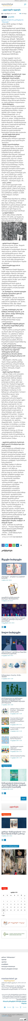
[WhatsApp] (13, 545)
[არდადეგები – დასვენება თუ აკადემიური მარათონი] (14, 569)
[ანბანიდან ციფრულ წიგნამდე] (5, 759)
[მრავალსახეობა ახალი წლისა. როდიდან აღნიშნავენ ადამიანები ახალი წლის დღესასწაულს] (14, 610)
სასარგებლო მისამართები (8, 966)
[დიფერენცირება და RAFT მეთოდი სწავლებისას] (5, 740)
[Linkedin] (17, 545)
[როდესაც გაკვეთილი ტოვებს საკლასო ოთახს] (5, 730)
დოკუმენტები (5, 964)
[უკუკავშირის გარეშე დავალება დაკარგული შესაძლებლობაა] (14, 589)
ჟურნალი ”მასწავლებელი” (8, 957)
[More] (21, 545)
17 (3, 907)
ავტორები (4, 961)
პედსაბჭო (4, 959)
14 (18, 904)
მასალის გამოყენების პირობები (10, 968)
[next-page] (5, 627)
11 (7, 904)
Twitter (17, 1007)
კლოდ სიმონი (11, 16)
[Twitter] (6, 545)
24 (3, 910)
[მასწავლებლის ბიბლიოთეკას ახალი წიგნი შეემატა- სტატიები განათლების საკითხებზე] (14, 775)
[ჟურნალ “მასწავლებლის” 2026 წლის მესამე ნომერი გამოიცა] (14, 824)
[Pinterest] (10, 545)
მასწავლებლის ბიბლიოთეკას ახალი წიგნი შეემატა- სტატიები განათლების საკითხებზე (14, 785)
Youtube (24, 1007)
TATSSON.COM (5, 1016)
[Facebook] (3, 545)
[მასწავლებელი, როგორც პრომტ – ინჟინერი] (14, 666)
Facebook (9, 1007)
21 (18, 907)
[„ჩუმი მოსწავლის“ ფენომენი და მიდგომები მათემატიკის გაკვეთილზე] (14, 643)
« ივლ (3, 915)
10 (3, 904)
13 (14, 904)
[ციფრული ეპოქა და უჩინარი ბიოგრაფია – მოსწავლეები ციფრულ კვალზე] (5, 711)
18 (7, 907)
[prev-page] (3, 627)
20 (14, 907)
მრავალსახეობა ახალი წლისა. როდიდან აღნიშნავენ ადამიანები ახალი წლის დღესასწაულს (13, 619)
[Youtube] (20, 1007)
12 (10, 904)
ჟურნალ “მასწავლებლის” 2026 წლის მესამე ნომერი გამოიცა (14, 833)
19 (10, 907)
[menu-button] (25, 4)
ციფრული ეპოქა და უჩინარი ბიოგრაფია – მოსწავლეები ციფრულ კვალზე (17, 710)
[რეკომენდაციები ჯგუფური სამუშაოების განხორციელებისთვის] (5, 749)
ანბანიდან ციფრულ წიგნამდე (17, 755)
